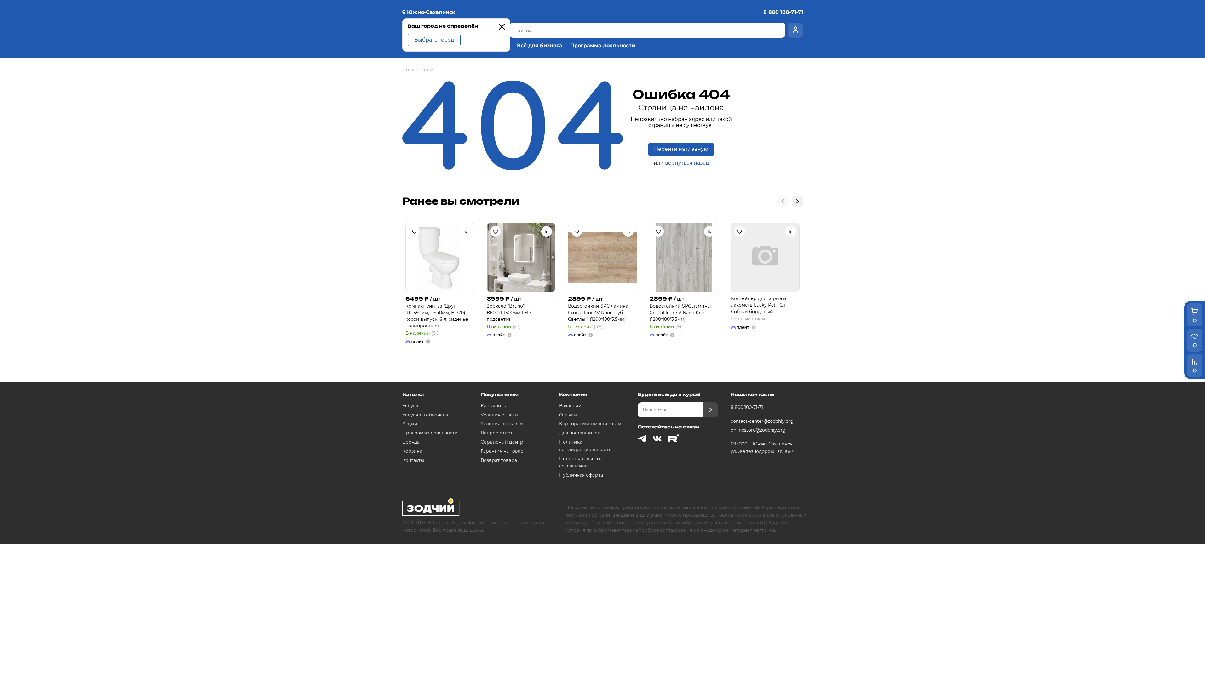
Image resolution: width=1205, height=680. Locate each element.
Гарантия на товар (502, 451)
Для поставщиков (579, 433)
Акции (409, 424)
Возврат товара (499, 460)
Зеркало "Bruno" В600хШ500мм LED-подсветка (509, 312)
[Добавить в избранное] (414, 231)
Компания (573, 394)
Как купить (493, 406)
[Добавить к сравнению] (465, 231)
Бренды (411, 442)
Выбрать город (434, 40)
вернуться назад (687, 163)
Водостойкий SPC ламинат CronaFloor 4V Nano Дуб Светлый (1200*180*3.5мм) (599, 312)
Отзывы (568, 415)
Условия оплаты (499, 415)
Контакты (413, 460)
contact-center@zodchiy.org (762, 421)
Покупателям (500, 394)
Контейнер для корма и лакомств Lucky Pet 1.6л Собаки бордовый (758, 305)
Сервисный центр (502, 442)
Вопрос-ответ (497, 433)
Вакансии (570, 406)
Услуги (410, 406)
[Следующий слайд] (797, 201)
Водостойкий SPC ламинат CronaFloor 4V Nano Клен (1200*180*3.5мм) (681, 312)
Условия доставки (502, 424)
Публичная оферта (581, 475)
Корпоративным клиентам (590, 424)
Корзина (412, 451)
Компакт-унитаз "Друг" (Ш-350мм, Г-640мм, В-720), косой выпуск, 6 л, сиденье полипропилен (436, 316)
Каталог (413, 394)
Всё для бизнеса (539, 45)
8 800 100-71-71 (747, 407)
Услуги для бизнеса (425, 415)
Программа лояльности (602, 45)
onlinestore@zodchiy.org (758, 430)
